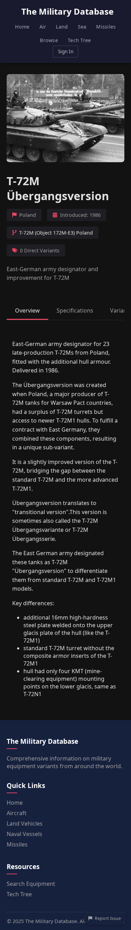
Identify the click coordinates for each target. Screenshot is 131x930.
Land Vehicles (25, 823)
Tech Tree (79, 40)
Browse (49, 40)
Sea (82, 26)
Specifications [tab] (75, 310)
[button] (66, 118)
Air (42, 26)
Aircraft (17, 813)
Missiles (106, 26)
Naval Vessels (24, 834)
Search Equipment (31, 884)
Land (62, 26)
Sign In (65, 51)
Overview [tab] (27, 310)
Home (22, 26)
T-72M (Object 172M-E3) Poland (56, 232)
